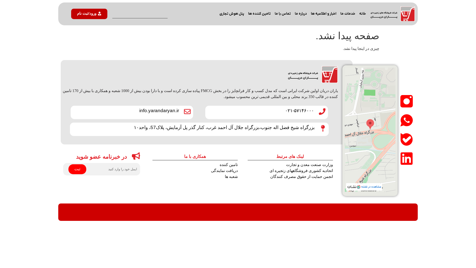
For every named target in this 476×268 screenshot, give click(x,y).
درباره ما (301, 13)
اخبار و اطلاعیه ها (323, 13)
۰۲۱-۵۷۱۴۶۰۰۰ (299, 110)
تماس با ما (283, 13)
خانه (362, 13)
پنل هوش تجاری (231, 13)
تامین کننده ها (259, 13)
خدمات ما (347, 13)
